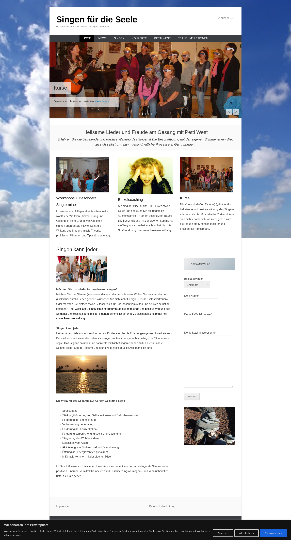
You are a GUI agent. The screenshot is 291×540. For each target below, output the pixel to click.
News (102, 38)
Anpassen (223, 533)
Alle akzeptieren (273, 533)
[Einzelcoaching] (145, 175)
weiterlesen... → (70, 101)
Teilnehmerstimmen (193, 38)
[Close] (287, 523)
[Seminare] (145, 80)
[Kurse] (207, 174)
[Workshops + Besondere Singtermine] (83, 174)
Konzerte (139, 38)
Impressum (62, 506)
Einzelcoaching (130, 199)
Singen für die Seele (96, 19)
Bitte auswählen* (194, 278)
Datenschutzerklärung (162, 506)
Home (87, 38)
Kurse (185, 198)
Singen (119, 38)
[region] (145, 530)
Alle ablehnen (246, 533)
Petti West (162, 38)
